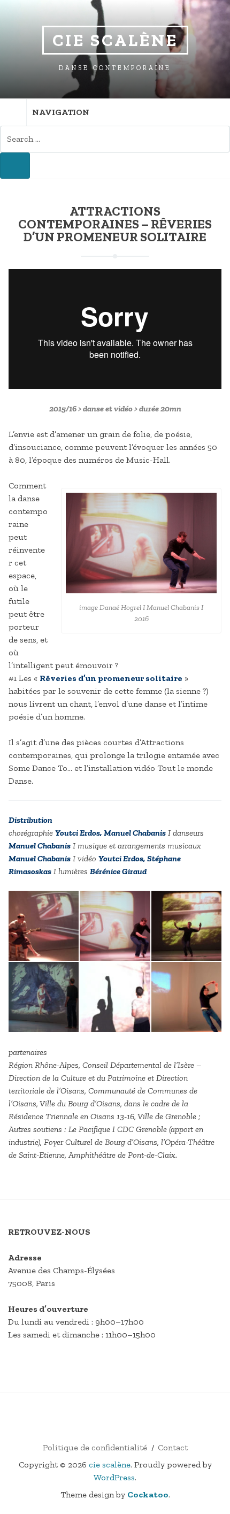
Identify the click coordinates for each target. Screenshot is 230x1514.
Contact (173, 1447)
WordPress (114, 1477)
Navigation (60, 112)
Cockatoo (147, 1494)
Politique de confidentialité (95, 1447)
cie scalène (115, 40)
